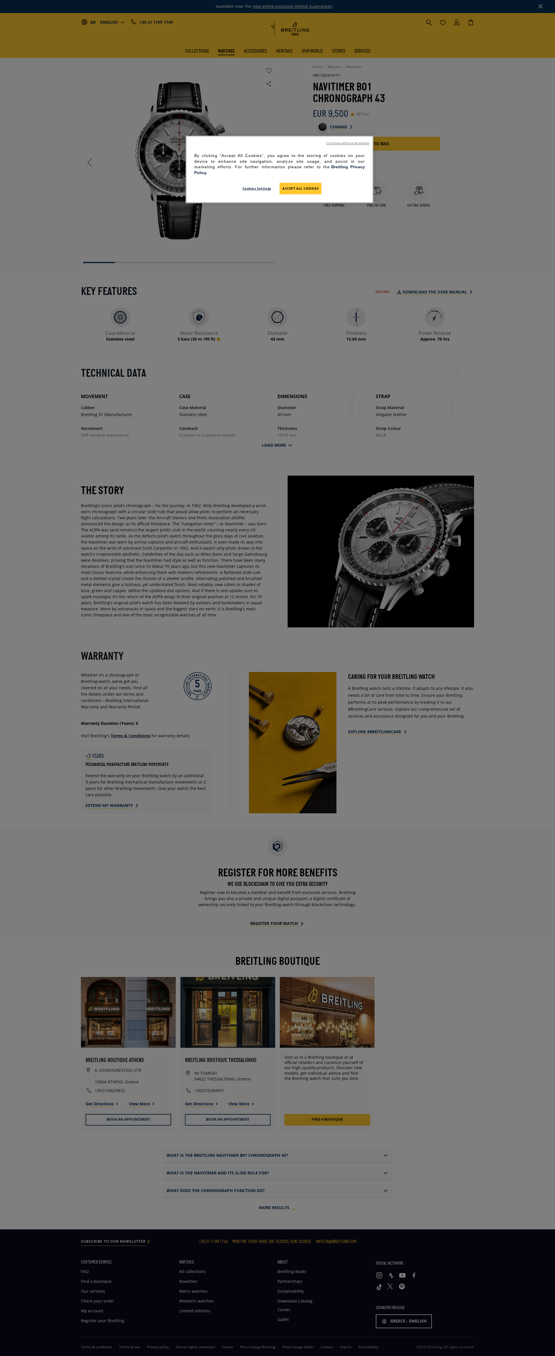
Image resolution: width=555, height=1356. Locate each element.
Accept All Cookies (300, 188)
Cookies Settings (257, 188)
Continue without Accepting (347, 143)
